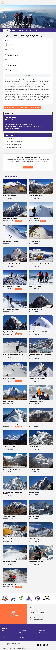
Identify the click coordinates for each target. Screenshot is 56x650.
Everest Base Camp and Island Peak (39, 332)
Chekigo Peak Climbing (10, 516)
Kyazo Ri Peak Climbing (10, 332)
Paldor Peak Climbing (9, 539)
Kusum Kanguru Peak (35, 469)
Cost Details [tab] (12, 30)
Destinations (23, 630)
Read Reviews (42, 632)
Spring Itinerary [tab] (20, 30)
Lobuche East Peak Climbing (37, 378)
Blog (40, 635)
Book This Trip (9, 107)
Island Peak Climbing (9, 401)
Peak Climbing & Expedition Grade (15, 141)
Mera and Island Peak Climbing (12, 286)
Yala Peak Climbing (34, 241)
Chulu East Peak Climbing (10, 424)
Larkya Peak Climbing (9, 584)
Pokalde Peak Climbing (35, 286)
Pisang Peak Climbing (9, 195)
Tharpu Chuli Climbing (35, 218)
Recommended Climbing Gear (14, 147)
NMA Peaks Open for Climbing (14, 144)
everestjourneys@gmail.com (37, 617)
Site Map (3, 637)
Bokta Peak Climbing (35, 516)
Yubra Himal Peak (34, 424)
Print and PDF (35, 107)
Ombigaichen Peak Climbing (11, 447)
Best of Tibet (42, 630)
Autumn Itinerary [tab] (29, 30)
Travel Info (22, 632)
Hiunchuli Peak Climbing (10, 218)
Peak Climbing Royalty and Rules (14, 138)
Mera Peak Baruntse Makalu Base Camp (40, 263)
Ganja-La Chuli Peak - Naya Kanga (12, 263)
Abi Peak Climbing (34, 539)
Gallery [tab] (36, 30)
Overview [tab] (6, 30)
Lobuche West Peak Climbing (37, 447)
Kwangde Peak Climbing (35, 195)
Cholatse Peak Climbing (35, 492)
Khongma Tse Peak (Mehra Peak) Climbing (12, 492)
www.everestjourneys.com (37, 619)
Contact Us (22, 637)
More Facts (28, 75)
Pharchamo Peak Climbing (10, 561)
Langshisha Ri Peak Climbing (11, 469)
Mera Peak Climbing (9, 378)
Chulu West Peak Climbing (36, 401)
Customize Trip (22, 107)
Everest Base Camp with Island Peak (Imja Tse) (40, 355)
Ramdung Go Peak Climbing (11, 241)
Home (3, 630)
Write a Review (5, 635)
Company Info (5, 632)
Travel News (23, 635)
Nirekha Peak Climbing (35, 309)
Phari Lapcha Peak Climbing (11, 309)
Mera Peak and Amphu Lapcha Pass (13, 354)
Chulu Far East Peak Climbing (37, 561)
